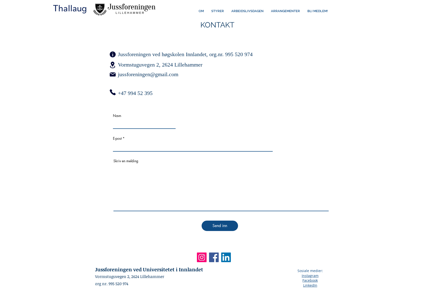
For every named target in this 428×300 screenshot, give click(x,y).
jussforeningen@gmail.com (148, 74)
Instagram (310, 275)
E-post (117, 138)
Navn (117, 115)
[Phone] (112, 92)
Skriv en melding (125, 161)
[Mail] (112, 74)
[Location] (112, 64)
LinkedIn (310, 285)
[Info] (112, 54)
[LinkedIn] (226, 257)
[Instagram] (202, 257)
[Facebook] (214, 257)
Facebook (310, 280)
